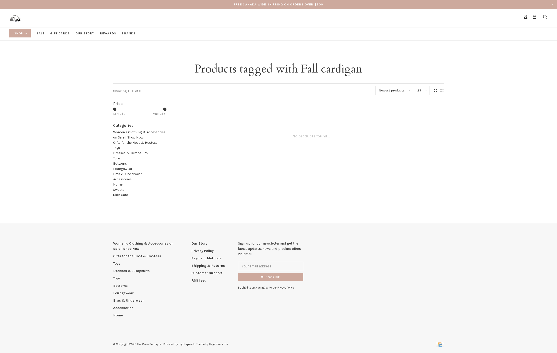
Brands (129, 33)
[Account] (526, 17)
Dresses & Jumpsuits (130, 153)
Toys (116, 148)
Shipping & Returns (208, 265)
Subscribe (270, 277)
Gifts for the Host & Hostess (135, 142)
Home (117, 184)
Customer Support (207, 273)
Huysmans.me (218, 344)
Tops (117, 158)
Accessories (122, 179)
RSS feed (198, 280)
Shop (19, 33)
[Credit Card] (440, 346)
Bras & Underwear (127, 174)
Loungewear (122, 169)
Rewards (108, 33)
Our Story (84, 33)
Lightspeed (186, 344)
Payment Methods (206, 258)
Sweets (118, 189)
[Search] (545, 17)
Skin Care (120, 195)
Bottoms (120, 163)
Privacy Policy (202, 251)
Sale (40, 33)
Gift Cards (60, 33)
